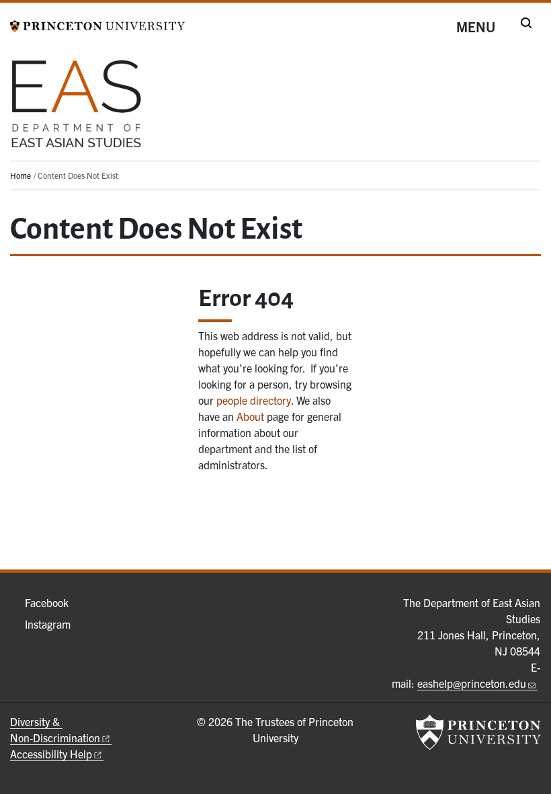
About (250, 416)
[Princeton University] (97, 24)
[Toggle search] (526, 23)
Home (20, 175)
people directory (253, 400)
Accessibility (51, 753)
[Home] (76, 109)
